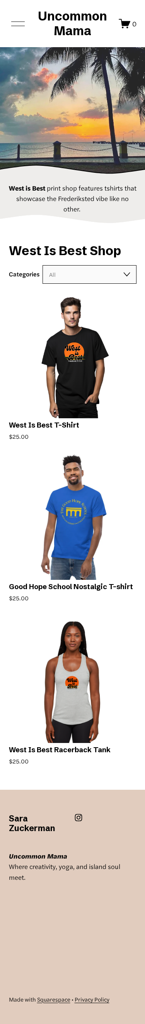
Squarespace (53, 999)
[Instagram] (78, 817)
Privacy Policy (92, 999)
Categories (24, 274)
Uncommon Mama (72, 24)
